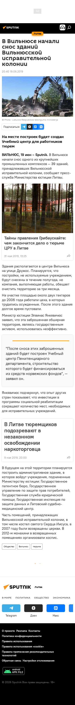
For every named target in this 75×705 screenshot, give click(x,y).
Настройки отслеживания (38, 660)
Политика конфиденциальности (22, 636)
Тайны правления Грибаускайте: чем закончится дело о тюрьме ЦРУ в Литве (35, 242)
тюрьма (37, 546)
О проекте (8, 631)
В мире (7, 597)
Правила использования (17, 641)
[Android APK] (14, 671)
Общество (9, 546)
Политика (22, 597)
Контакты (34, 631)
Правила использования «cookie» (23, 646)
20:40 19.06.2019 (12, 71)
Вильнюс (23, 546)
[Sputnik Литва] (11, 29)
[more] (68, 256)
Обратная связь (11, 660)
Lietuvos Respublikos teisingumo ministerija (35, 119)
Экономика (61, 597)
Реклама (21, 631)
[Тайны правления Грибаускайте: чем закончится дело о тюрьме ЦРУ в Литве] (37, 208)
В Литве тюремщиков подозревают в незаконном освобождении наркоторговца (30, 436)
